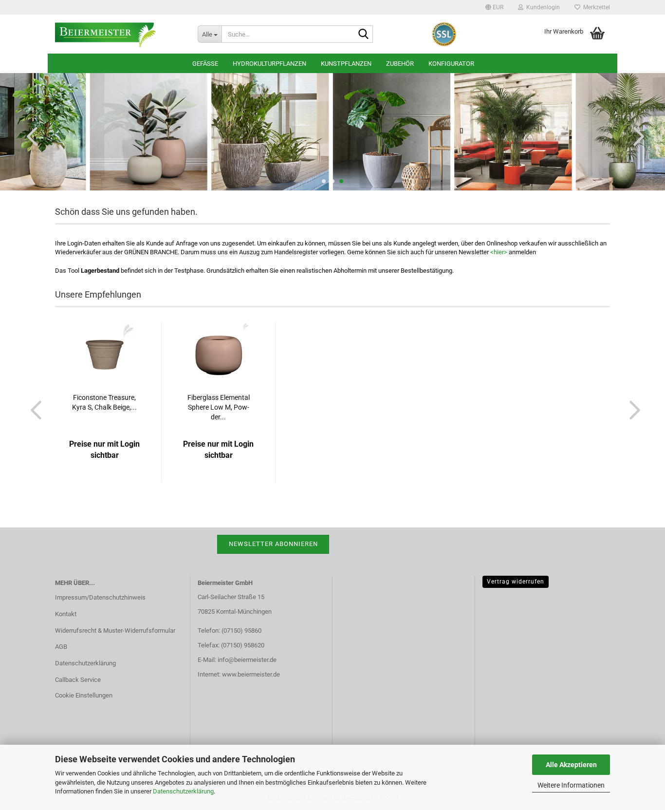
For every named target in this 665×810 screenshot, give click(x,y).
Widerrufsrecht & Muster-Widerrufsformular (115, 630)
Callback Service (78, 679)
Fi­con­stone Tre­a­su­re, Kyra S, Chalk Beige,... (104, 402)
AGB (61, 646)
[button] (494, 7)
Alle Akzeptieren (571, 765)
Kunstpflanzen (346, 63)
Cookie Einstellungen (83, 695)
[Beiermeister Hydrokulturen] (119, 34)
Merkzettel (595, 7)
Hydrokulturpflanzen (269, 63)
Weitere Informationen (571, 785)
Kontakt (65, 614)
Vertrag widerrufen (515, 581)
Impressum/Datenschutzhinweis (100, 597)
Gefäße (205, 63)
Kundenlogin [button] (541, 7)
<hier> (498, 252)
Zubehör (400, 63)
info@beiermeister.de (247, 659)
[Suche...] (363, 34)
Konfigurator (451, 63)
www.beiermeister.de (251, 674)
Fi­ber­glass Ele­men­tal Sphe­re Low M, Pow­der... (218, 407)
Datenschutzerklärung (183, 791)
